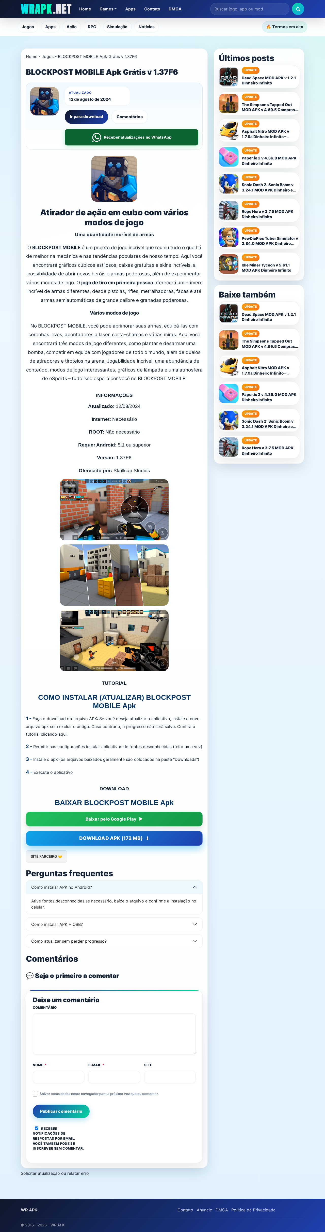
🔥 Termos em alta (284, 26)
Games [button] (106, 8)
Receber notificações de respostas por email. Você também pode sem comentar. (58, 1138)
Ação (72, 26)
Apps (130, 8)
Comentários (130, 116)
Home (85, 8)
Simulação (117, 26)
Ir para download (86, 116)
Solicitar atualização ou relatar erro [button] (55, 1173)
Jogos (28, 26)
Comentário (45, 1007)
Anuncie (204, 1209)
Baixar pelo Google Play (111, 819)
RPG (92, 26)
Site (148, 1065)
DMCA (175, 8)
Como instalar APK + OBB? (57, 924)
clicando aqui (54, 734)
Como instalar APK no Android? (61, 887)
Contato (152, 8)
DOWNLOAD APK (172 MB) (111, 838)
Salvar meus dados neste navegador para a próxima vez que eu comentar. (99, 1094)
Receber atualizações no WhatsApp (138, 137)
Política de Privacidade (253, 1209)
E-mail (96, 1065)
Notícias (147, 26)
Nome (40, 1065)
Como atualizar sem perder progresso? (69, 941)
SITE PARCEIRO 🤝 (46, 856)
